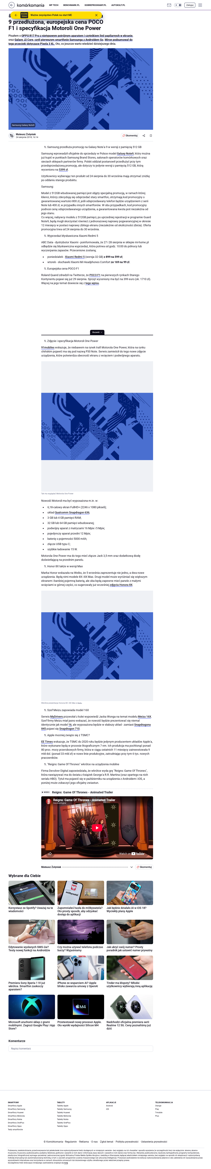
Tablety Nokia (62, 1119)
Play (157, 1109)
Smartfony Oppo (15, 1126)
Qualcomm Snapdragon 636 (72, 512)
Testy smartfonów (15, 1129)
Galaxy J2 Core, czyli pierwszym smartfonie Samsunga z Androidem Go (59, 39)
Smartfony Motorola (16, 1116)
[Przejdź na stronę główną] (11, 7)
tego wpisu (92, 283)
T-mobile (158, 1112)
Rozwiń (96, 332)
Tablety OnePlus (63, 1123)
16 (70, 724)
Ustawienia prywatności (153, 1141)
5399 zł (63, 169)
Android (109, 1106)
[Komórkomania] (33, 5)
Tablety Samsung (64, 1109)
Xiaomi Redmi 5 (75, 256)
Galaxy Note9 (125, 153)
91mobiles (47, 347)
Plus (157, 1116)
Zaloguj (189, 5)
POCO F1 (94, 275)
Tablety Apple (62, 1106)
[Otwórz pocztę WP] (169, 5)
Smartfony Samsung (16, 1109)
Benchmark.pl (71, 5)
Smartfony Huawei (15, 1112)
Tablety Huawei (63, 1112)
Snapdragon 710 (69, 728)
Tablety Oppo (62, 1126)
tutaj (66, 1163)
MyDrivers (56, 716)
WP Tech (53, 5)
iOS (107, 1109)
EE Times (47, 741)
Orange (158, 1106)
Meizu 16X (144, 716)
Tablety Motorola (64, 1116)
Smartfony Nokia (15, 1119)
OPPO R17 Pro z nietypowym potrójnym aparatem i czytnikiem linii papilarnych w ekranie (77, 35)
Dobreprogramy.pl (95, 5)
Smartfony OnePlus (16, 1123)
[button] (178, 5)
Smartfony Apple (15, 1106)
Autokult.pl (118, 5)
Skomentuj (131, 135)
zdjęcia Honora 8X (121, 584)
